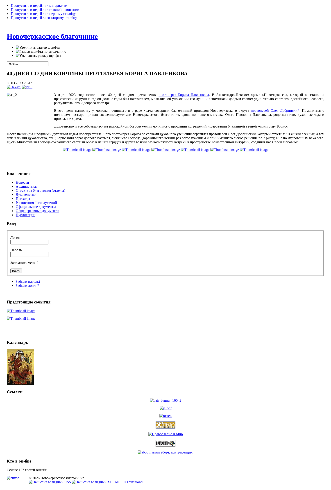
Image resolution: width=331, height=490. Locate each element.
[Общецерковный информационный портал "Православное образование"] (166, 408)
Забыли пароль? (28, 281)
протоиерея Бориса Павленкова (184, 95)
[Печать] (14, 87)
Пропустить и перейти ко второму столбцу (44, 18)
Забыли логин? (27, 285)
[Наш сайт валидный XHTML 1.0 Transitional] (107, 482)
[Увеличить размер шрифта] (38, 48)
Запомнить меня (23, 263)
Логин (15, 237)
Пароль (16, 250)
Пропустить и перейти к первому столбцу (43, 14)
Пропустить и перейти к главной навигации (45, 9)
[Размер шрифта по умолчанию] (41, 52)
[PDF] (27, 87)
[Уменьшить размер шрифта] (38, 56)
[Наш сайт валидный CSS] (50, 482)
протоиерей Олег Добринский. (275, 110)
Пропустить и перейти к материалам (39, 5)
